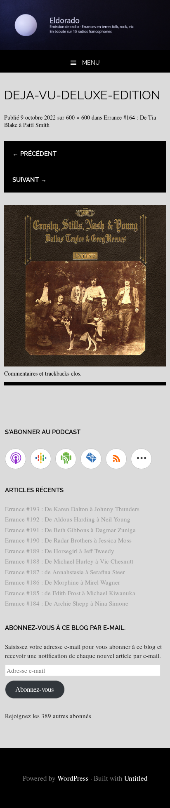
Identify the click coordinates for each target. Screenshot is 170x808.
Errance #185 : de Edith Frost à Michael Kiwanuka (70, 593)
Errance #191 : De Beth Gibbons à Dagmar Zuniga (70, 530)
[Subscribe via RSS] (116, 459)
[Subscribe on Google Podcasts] (40, 459)
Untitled (136, 778)
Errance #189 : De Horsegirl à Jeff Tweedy (59, 551)
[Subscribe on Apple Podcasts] (15, 459)
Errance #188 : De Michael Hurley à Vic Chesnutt (69, 561)
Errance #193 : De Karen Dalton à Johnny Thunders (72, 509)
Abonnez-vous (34, 689)
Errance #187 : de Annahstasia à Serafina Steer (65, 572)
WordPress (73, 778)
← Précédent (34, 153)
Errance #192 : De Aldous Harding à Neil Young (67, 519)
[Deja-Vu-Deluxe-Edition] (85, 363)
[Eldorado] (85, 46)
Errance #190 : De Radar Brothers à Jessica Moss (68, 540)
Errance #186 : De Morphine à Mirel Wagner (62, 582)
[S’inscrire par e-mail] (91, 459)
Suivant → (29, 179)
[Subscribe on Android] (65, 459)
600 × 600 (78, 117)
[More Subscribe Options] (141, 459)
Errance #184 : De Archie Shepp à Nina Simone (66, 603)
